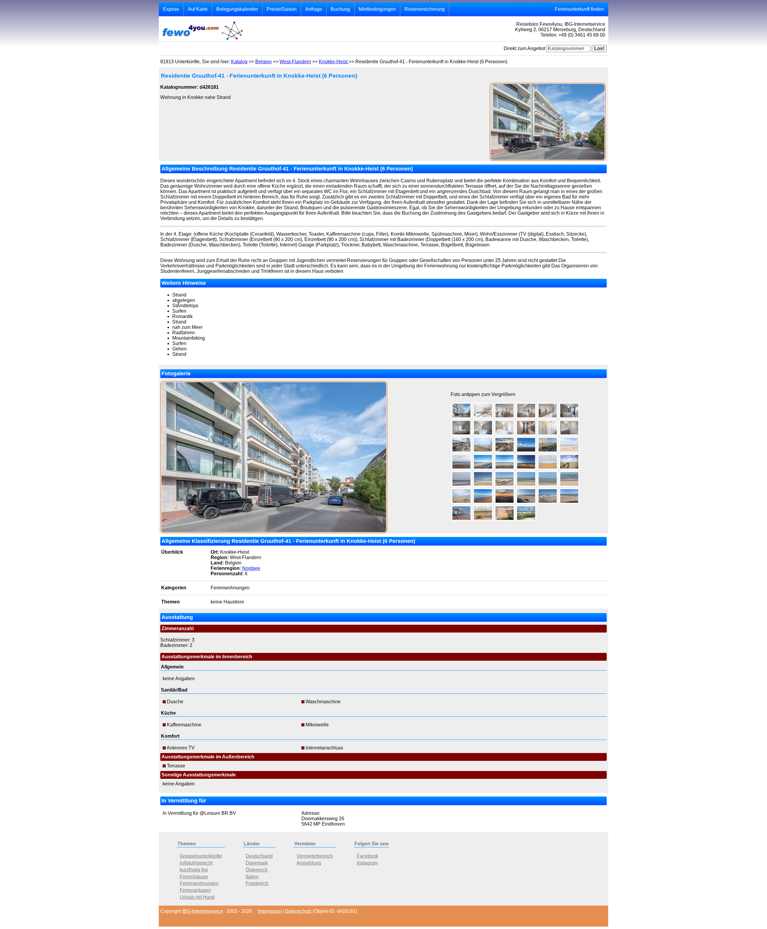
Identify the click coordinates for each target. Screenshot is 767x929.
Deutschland (259, 856)
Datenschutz (298, 911)
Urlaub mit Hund (197, 897)
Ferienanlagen (195, 890)
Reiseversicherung (424, 9)
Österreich (257, 869)
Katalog (239, 61)
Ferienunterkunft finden (579, 9)
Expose (171, 9)
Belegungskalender (237, 9)
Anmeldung (309, 862)
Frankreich (257, 883)
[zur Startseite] (202, 39)
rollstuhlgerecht (196, 862)
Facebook (367, 856)
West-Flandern (295, 61)
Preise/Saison (282, 9)
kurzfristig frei (194, 869)
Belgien (263, 61)
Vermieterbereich (315, 856)
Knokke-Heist (334, 61)
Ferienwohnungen (199, 883)
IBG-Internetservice (202, 911)
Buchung (340, 9)
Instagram (367, 862)
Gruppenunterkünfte (201, 856)
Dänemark (257, 862)
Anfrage (313, 9)
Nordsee (251, 568)
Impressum (269, 911)
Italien (252, 876)
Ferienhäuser (194, 876)
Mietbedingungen (377, 9)
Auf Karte (198, 9)
